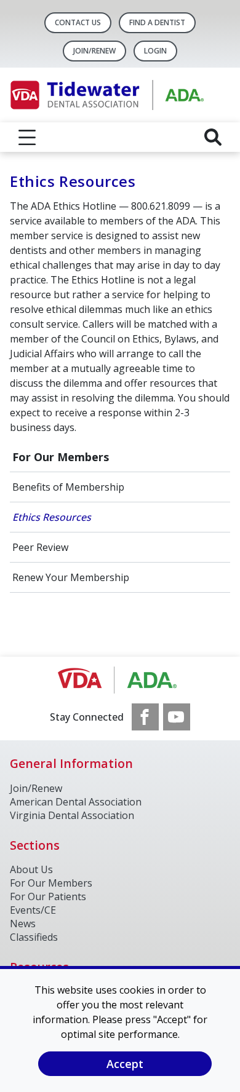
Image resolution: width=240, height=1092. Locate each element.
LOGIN (155, 51)
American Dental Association (76, 802)
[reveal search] (213, 137)
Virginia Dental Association (72, 815)
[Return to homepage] (120, 95)
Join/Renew (94, 51)
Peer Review (40, 547)
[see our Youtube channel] (176, 716)
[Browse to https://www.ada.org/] (120, 680)
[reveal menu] (27, 137)
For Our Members (60, 456)
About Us (31, 869)
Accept (124, 1063)
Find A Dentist (157, 22)
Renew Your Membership (70, 577)
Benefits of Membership (68, 487)
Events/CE (33, 910)
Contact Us (78, 22)
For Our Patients (48, 896)
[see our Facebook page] (145, 716)
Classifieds (34, 937)
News (23, 923)
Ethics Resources (51, 517)
